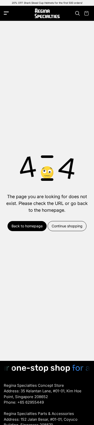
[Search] (77, 13)
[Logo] (47, 13)
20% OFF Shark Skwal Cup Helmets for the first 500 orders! (47, 2)
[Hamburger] (6, 13)
